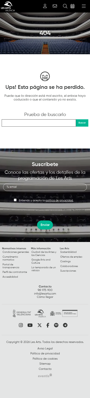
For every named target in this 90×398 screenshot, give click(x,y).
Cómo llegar (45, 297)
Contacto (45, 286)
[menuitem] (16, 263)
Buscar (82, 123)
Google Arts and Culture (40, 261)
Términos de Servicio (40, 214)
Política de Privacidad (73, 210)
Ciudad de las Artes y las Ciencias (43, 253)
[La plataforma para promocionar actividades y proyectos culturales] (45, 375)
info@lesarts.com (45, 293)
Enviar (45, 225)
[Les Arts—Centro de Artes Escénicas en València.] (7, 6)
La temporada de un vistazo (43, 269)
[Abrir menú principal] (83, 6)
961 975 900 (45, 290)
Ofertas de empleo (71, 257)
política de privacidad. (59, 200)
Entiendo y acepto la (46, 200)
